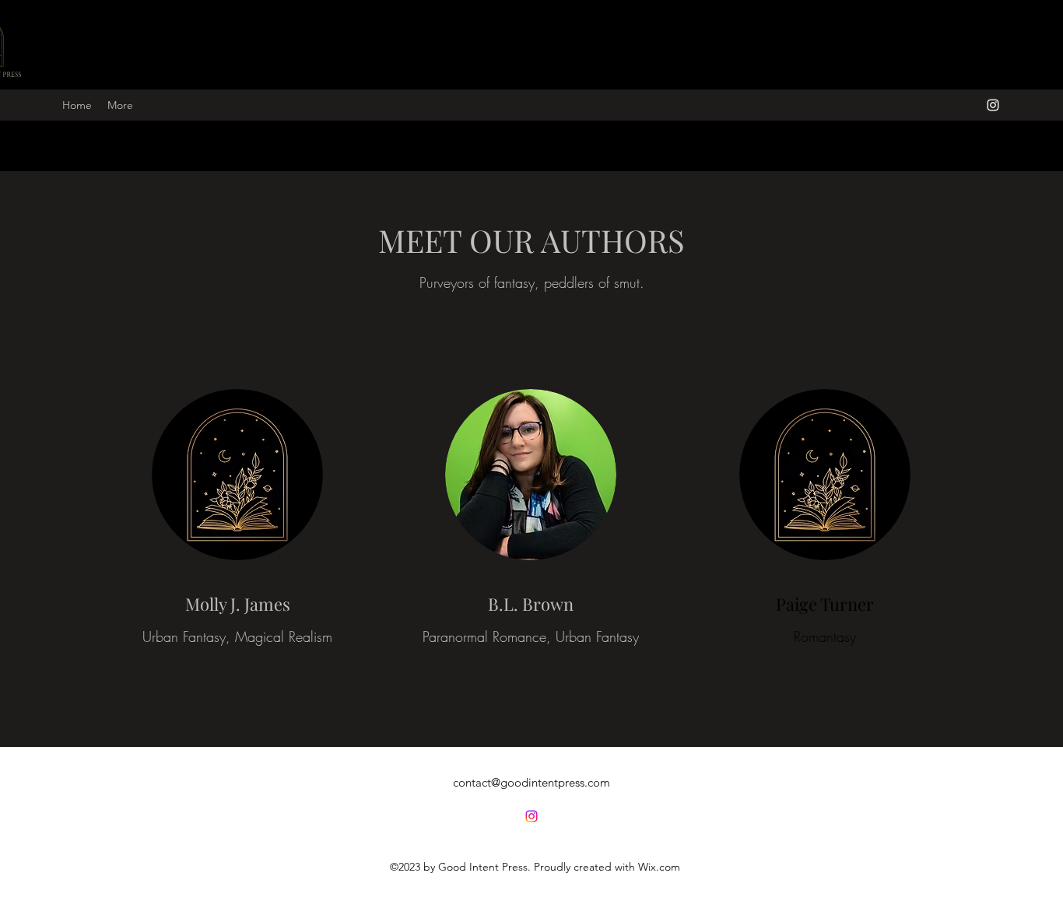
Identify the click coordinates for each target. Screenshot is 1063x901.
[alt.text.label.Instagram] (993, 105)
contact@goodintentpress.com (531, 782)
